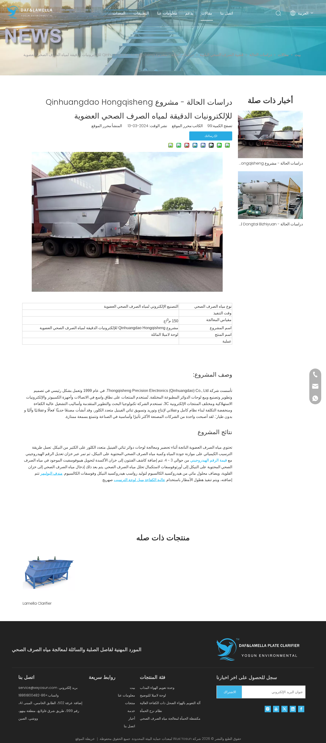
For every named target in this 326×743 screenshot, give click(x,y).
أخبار (131, 718)
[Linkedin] (293, 709)
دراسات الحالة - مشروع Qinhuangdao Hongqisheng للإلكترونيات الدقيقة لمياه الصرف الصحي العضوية (270, 163)
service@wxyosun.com (37, 687)
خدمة (131, 710)
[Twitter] (284, 709)
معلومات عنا (167, 13)
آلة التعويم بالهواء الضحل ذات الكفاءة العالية (170, 703)
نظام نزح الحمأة (151, 710)
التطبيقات (141, 13)
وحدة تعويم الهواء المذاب (157, 687)
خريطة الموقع (85, 738)
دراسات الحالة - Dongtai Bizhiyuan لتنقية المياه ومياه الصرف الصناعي (270, 224)
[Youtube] (276, 709)
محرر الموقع (101, 126)
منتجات (130, 703)
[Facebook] (301, 709)
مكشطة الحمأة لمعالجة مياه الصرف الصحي (170, 718)
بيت (132, 687)
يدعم (189, 13)
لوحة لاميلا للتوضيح (153, 695)
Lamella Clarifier (37, 603)
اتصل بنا (226, 13)
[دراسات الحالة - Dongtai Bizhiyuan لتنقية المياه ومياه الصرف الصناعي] (270, 195)
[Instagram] (268, 709)
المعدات (119, 13)
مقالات (206, 13)
